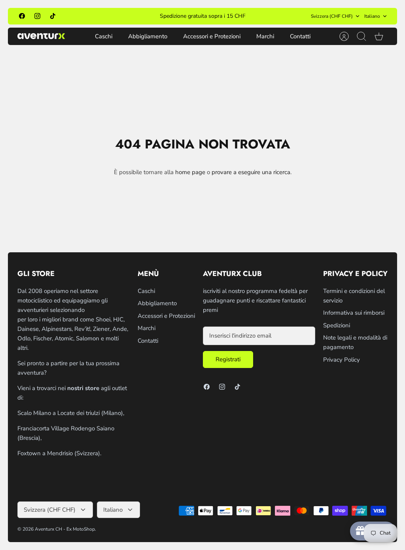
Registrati (228, 359)
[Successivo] (277, 16)
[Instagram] (37, 16)
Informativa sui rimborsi (353, 313)
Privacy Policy (341, 360)
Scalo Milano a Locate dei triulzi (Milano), (70, 413)
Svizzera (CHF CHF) (332, 16)
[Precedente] (128, 16)
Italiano (372, 16)
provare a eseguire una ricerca (251, 172)
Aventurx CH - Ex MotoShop (65, 529)
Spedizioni (336, 325)
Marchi (265, 36)
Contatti (300, 36)
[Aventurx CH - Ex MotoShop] (41, 36)
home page (190, 172)
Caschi (103, 36)
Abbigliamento (147, 36)
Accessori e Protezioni (211, 36)
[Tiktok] (53, 16)
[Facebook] (22, 16)
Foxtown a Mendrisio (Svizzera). (59, 453)
